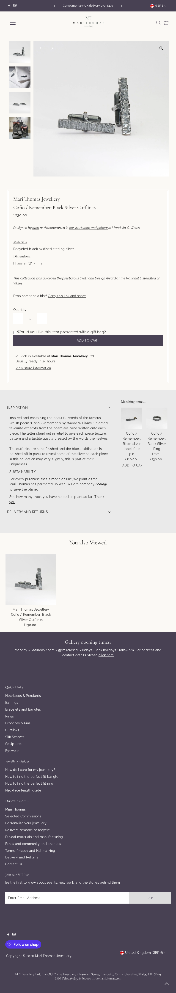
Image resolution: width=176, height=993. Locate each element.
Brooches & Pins (17, 723)
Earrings (11, 702)
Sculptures (13, 744)
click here (106, 655)
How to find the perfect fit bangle (31, 776)
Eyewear (12, 751)
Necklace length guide (23, 790)
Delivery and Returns (21, 857)
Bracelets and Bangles (23, 709)
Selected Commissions (23, 816)
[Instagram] (15, 5)
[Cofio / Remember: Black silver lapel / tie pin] (131, 418)
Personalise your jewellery (26, 823)
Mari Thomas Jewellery (53, 956)
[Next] (121, 6)
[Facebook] (9, 5)
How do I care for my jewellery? (30, 770)
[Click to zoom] (161, 48)
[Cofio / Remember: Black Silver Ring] (156, 418)
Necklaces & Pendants (23, 696)
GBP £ (159, 5)
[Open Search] (158, 23)
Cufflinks (12, 730)
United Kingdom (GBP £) (144, 952)
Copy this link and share (67, 296)
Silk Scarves (14, 737)
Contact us (13, 864)
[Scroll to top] (166, 983)
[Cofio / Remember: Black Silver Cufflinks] (31, 579)
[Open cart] (166, 22)
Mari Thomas (15, 809)
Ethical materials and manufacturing (34, 837)
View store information (33, 368)
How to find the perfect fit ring (29, 783)
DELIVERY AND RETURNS (27, 512)
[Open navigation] (26, 22)
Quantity (20, 310)
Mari (35, 228)
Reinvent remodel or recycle (27, 830)
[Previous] (54, 6)
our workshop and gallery (88, 228)
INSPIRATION (17, 408)
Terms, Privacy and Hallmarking (30, 850)
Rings (9, 716)
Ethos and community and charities (33, 844)
